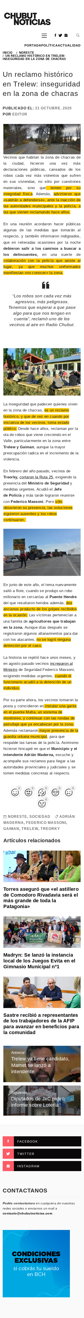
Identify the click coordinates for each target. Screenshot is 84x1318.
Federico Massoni (46, 823)
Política (49, 45)
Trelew (30, 829)
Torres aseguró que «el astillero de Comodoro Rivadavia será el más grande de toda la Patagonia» (41, 898)
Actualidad (69, 45)
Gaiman (11, 829)
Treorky (50, 829)
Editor (19, 114)
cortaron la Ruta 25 (36, 477)
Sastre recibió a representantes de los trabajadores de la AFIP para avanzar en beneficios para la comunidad (41, 1024)
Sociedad (39, 816)
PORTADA (32, 45)
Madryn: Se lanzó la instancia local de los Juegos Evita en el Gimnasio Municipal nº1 (39, 960)
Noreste (17, 816)
